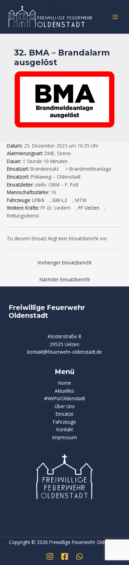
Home (64, 383)
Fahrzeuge (64, 421)
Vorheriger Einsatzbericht (64, 262)
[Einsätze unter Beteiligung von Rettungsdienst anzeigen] (42, 216)
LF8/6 (38, 200)
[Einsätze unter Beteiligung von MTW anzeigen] (90, 200)
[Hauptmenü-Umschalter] (115, 17)
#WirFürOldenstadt (64, 398)
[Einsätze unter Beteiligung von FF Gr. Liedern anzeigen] (74, 208)
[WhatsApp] (79, 556)
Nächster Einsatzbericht (65, 279)
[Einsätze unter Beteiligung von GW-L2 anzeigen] (70, 200)
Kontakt (64, 429)
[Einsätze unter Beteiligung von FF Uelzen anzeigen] (103, 208)
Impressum (64, 437)
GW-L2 (59, 200)
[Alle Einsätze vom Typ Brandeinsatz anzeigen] (62, 169)
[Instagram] (50, 556)
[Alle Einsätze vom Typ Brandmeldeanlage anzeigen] (114, 169)
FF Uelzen (88, 207)
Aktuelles (64, 390)
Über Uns (65, 406)
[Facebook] (64, 556)
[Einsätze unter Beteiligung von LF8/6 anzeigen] (48, 200)
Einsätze (65, 414)
